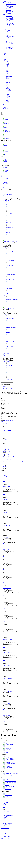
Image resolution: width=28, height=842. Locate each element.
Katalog (4, 386)
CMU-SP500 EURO (7, 639)
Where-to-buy (6, 55)
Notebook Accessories (10, 20)
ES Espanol (5, 183)
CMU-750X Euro (6, 499)
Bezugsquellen (6, 104)
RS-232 (3, 418)
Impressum (5, 802)
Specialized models (10, 42)
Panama (7, 102)
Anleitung (5, 817)
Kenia (7, 70)
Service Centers (6, 812)
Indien (7, 100)
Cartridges (5, 29)
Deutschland (8, 89)
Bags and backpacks (10, 24)
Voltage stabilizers (9, 40)
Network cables (9, 52)
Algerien (7, 64)
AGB (4, 807)
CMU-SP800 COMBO (8, 691)
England (7, 73)
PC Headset (8, 10)
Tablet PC (8, 12)
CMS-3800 (5, 196)
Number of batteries (5, 402)
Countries (5, 60)
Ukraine (7, 93)
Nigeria (7, 72)
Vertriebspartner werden (8, 823)
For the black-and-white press (12, 31)
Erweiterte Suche (7, 420)
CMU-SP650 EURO (7, 626)
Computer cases (9, 48)
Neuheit (4, 475)
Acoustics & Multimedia (8, 2)
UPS (4, 34)
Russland (8, 95)
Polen (7, 83)
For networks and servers (11, 37)
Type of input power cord (6, 413)
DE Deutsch (5, 179)
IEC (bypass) (3, 409)
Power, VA (3, 400)
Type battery (3, 405)
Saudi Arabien (9, 76)
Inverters (7, 41)
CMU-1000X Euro (7, 486)
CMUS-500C (6, 549)
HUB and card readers (10, 23)
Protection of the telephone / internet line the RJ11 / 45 (13, 416)
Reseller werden (6, 108)
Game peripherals (9, 17)
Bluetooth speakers (10, 6)
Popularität (5, 476)
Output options (4, 412)
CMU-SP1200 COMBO (8, 665)
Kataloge (5, 825)
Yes (5, 460)
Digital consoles (9, 7)
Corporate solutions (7, 46)
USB (3, 417)
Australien (8, 97)
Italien (7, 91)
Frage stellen (5, 816)
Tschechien (8, 79)
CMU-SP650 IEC (7, 575)
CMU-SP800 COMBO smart (9, 678)
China (7, 84)
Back (7, 61)
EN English (5, 178)
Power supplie (9, 49)
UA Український (6, 185)
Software (5, 818)
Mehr (4, 481)
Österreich (8, 67)
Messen (4, 804)
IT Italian (5, 182)
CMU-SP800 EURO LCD (8, 308)
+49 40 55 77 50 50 (5, 828)
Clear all (2, 421)
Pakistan (7, 88)
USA (7, 66)
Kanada (7, 101)
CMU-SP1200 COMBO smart (9, 652)
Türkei (7, 85)
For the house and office (11, 36)
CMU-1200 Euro (6, 726)
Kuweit (7, 65)
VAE (7, 81)
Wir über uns (5, 833)
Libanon (7, 71)
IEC (1, 408)
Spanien (7, 78)
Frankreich (8, 82)
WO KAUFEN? (6, 200)
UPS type (3, 404)
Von (4, 426)
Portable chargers (9, 22)
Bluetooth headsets (9, 8)
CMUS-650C (6, 537)
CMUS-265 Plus (6, 715)
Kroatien (7, 69)
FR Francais (5, 181)
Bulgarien (8, 87)
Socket (7, 50)
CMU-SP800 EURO (7, 614)
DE (1, 176)
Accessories (8, 13)
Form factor (3, 403)
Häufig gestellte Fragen (8, 815)
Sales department (6, 58)
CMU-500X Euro (6, 525)
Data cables (8, 25)
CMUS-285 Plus (6, 703)
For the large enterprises (11, 38)
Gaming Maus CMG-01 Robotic (10, 241)
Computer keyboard (10, 19)
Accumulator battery (10, 43)
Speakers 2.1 (8, 5)
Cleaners (7, 28)
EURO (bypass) (4, 411)
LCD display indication (7, 414)
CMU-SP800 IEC (7, 562)
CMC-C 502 (5, 355)
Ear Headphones (9, 11)
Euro (2, 407)
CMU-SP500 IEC (7, 588)
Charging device (9, 26)
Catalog (4, 1)
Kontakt (4, 107)
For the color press (9, 32)
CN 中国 (5, 187)
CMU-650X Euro (6, 512)
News (4, 53)
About (4, 54)
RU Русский (6, 184)
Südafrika (8, 77)
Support (4, 56)
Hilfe (4, 106)
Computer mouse (9, 18)
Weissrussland (9, 96)
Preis (4, 477)
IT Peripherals (6, 14)
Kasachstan (8, 75)
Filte (12, 420)
